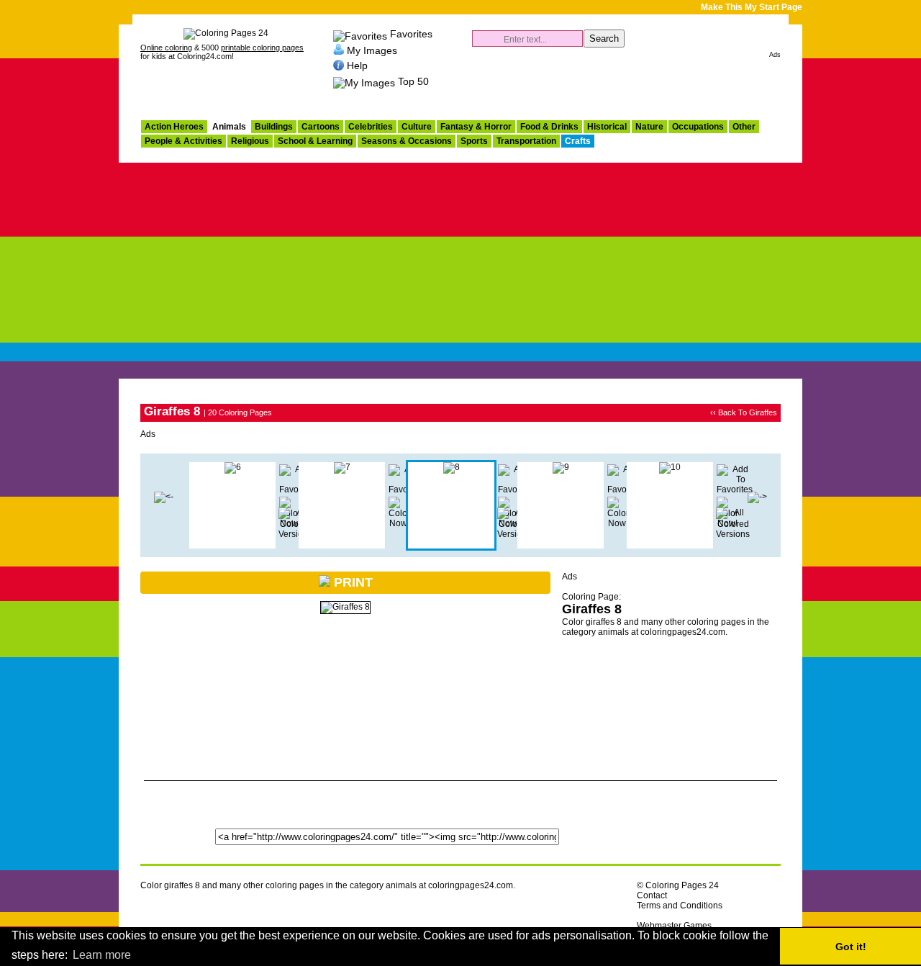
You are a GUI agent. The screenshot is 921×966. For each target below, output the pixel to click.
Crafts (578, 141)
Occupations (698, 127)
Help (357, 65)
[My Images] (338, 49)
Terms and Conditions (679, 905)
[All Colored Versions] (295, 534)
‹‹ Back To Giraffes (743, 412)
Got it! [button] (850, 946)
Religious (250, 141)
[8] (451, 467)
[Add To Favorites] (735, 489)
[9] (561, 467)
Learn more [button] (102, 955)
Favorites (411, 34)
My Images (372, 49)
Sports (474, 141)
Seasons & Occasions (406, 141)
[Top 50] (364, 81)
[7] (163, 497)
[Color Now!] (399, 523)
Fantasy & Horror (476, 127)
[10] (670, 467)
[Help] (338, 65)
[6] (232, 467)
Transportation (526, 141)
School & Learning (315, 141)
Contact (652, 895)
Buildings (274, 127)
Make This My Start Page (751, 7)
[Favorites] (360, 34)
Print (351, 582)
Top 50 (413, 81)
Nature (649, 127)
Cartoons (320, 127)
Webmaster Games (674, 926)
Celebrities (370, 127)
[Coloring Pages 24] (225, 33)
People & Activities (183, 141)
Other (744, 127)
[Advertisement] (460, 270)
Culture (416, 127)
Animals (229, 127)
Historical (607, 127)
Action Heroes (174, 127)
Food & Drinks (549, 127)
